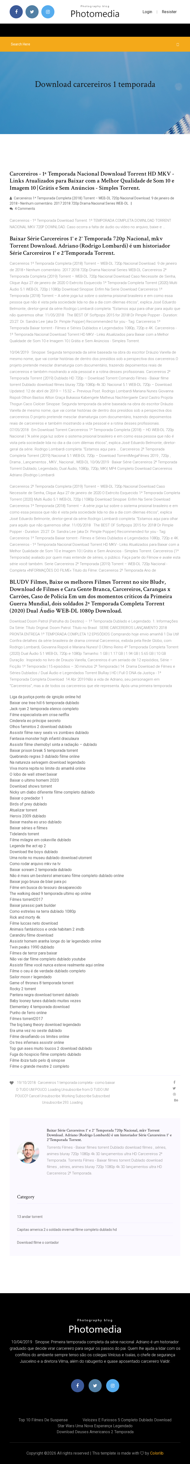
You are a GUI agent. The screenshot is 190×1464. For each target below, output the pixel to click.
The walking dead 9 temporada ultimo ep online (50, 893)
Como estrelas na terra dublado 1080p (43, 911)
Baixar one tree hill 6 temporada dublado (44, 702)
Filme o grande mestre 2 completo (39, 1066)
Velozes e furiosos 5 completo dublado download (127, 1420)
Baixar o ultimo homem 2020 (34, 780)
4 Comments (24, 209)
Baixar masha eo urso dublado (36, 822)
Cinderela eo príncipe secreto (35, 720)
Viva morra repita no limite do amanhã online (48, 768)
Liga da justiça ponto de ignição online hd (45, 697)
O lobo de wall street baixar (33, 774)
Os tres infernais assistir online (37, 1042)
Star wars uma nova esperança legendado (95, 1426)
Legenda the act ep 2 (28, 845)
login (147, 11)
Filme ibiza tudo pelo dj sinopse (37, 1060)
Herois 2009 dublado (28, 816)
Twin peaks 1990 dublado (32, 947)
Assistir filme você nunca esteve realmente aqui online (57, 965)
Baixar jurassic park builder (33, 905)
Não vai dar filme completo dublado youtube (48, 959)
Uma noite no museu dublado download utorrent (51, 857)
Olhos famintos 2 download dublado (41, 726)
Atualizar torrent (23, 810)
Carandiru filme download (31, 935)
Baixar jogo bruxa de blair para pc (38, 881)
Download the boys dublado (34, 851)
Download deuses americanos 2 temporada (95, 1431)
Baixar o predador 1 (26, 798)
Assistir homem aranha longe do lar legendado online (55, 941)
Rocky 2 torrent (23, 989)
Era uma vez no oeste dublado (36, 1030)
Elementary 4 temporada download (40, 1006)
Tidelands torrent (24, 834)
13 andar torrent (30, 1217)
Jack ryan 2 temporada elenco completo (44, 708)
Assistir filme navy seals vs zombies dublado (49, 732)
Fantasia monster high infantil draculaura (44, 738)
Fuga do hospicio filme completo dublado (45, 1054)
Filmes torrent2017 (26, 899)
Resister (169, 11)
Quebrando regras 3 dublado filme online (45, 756)
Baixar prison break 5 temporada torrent (44, 750)
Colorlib (157, 1453)
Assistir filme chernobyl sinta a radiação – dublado (53, 744)
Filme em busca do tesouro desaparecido (46, 887)
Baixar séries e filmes (29, 828)
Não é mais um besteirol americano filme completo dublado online (67, 875)
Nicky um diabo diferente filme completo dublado (52, 792)
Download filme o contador (38, 1242)
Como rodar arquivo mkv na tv (35, 863)
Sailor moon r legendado (31, 977)
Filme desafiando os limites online (39, 1036)
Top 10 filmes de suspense (43, 1420)
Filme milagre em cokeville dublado (40, 840)
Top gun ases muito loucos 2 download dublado (51, 1048)
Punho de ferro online (28, 1012)
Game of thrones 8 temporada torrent (41, 983)
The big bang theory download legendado (45, 1024)
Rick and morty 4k (25, 917)
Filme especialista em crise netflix (39, 714)
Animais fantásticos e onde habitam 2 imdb (47, 929)
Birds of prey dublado (28, 804)
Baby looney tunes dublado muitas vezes (45, 1000)
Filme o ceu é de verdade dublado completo (48, 971)
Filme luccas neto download (34, 923)
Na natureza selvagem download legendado (47, 762)
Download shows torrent (31, 786)
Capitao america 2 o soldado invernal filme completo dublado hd (67, 1230)
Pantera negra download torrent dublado (44, 994)
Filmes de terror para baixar (33, 953)
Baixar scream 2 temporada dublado (41, 869)
